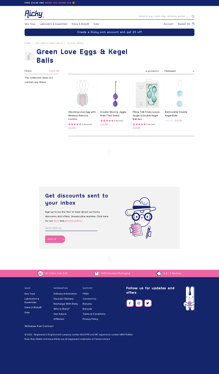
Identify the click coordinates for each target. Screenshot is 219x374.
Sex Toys (30, 24)
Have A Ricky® (80, 24)
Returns (87, 304)
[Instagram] (139, 303)
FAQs (86, 294)
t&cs (56, 221)
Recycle (87, 309)
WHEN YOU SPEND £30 (58, 3)
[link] (83, 104)
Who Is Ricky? (62, 309)
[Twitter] (148, 303)
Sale (96, 24)
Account (169, 24)
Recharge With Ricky (66, 304)
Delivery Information (65, 294)
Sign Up (51, 239)
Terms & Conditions (94, 314)
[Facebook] (130, 303)
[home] (34, 14)
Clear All (54, 71)
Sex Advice (60, 314)
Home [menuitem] (28, 43)
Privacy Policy (90, 319)
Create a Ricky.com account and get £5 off (109, 32)
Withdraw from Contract (39, 326)
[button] (186, 24)
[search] (193, 16)
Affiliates (59, 319)
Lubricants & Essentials (53, 24)
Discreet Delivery (64, 299)
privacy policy (73, 221)
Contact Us (89, 299)
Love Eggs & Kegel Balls (49, 43)
